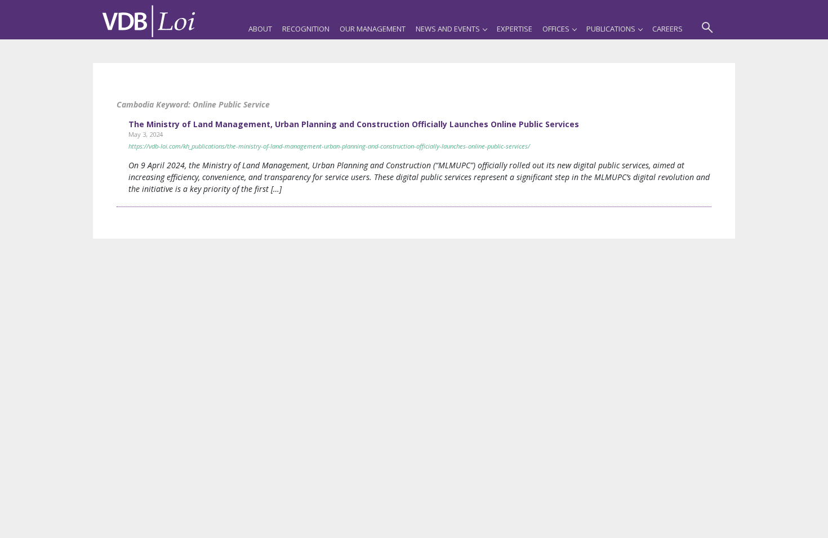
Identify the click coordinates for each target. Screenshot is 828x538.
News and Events (448, 29)
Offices (555, 29)
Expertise (514, 29)
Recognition (306, 29)
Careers (667, 29)
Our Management (373, 29)
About (260, 29)
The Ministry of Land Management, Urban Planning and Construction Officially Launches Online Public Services (353, 124)
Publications (610, 29)
